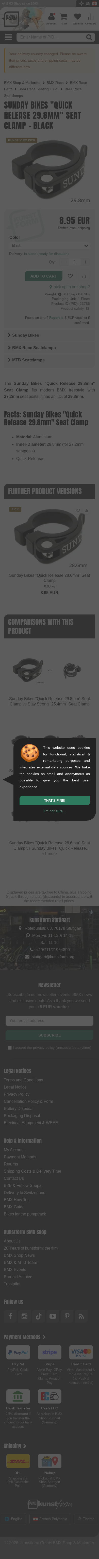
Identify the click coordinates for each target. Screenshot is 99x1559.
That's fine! (54, 801)
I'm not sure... (55, 811)
